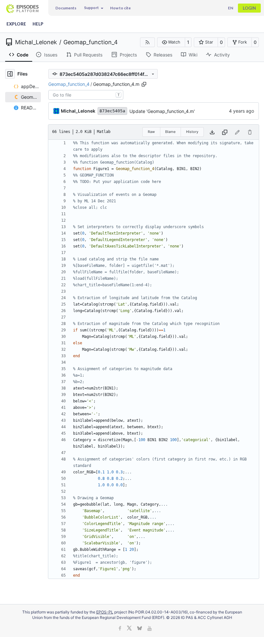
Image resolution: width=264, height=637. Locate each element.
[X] (129, 628)
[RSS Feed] (147, 42)
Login (249, 8)
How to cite (120, 7)
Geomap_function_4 (90, 42)
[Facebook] (119, 628)
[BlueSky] (139, 628)
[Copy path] (144, 84)
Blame (170, 131)
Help (38, 23)
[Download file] (212, 131)
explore (16, 23)
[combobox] (85, 95)
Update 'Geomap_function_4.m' (162, 111)
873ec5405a (112, 110)
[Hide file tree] (10, 74)
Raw (151, 131)
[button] (171, 42)
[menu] (93, 8)
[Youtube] (149, 628)
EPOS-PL (104, 612)
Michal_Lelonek (36, 42)
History (192, 131)
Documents (65, 7)
